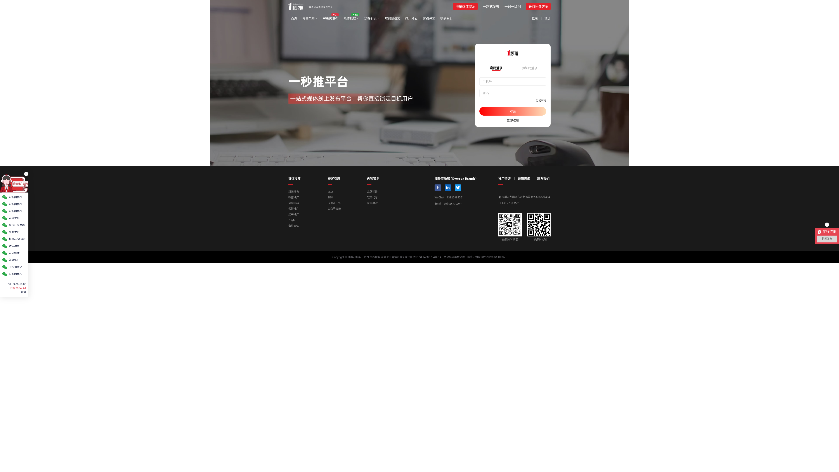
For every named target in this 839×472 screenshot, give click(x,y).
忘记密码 (541, 100)
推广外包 (411, 18)
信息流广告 (334, 203)
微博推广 (293, 209)
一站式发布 (491, 6)
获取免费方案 (538, 6)
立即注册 (513, 120)
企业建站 (372, 203)
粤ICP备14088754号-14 (427, 257)
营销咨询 (524, 178)
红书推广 (293, 214)
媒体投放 (351, 16)
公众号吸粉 (334, 209)
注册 (547, 18)
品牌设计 (372, 192)
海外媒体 (293, 226)
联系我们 (446, 18)
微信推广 (293, 197)
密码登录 (496, 68)
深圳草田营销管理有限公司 (397, 257)
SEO (330, 192)
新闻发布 (293, 192)
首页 (294, 18)
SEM (330, 197)
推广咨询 (504, 178)
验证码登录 (529, 68)
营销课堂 (429, 18)
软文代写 (372, 197)
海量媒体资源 (465, 6)
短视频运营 (392, 18)
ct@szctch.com (453, 203)
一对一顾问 (512, 6)
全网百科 (293, 203)
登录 (535, 18)
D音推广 (293, 220)
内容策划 (308, 18)
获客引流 (370, 18)
